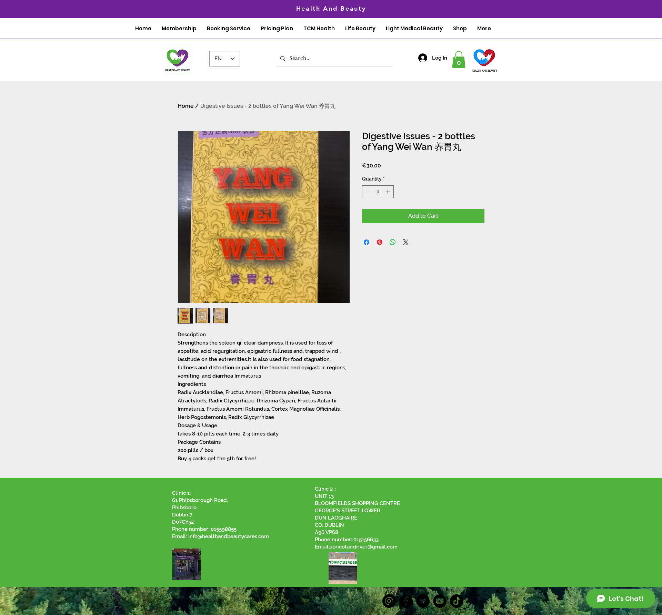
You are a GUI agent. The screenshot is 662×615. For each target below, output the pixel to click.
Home (186, 106)
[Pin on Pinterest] (379, 242)
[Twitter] (423, 601)
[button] (459, 59)
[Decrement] (367, 192)
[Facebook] (406, 601)
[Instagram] (389, 601)
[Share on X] (406, 242)
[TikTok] (456, 601)
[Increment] (388, 192)
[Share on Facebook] (366, 242)
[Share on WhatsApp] (393, 242)
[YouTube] (440, 601)
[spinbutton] (378, 192)
